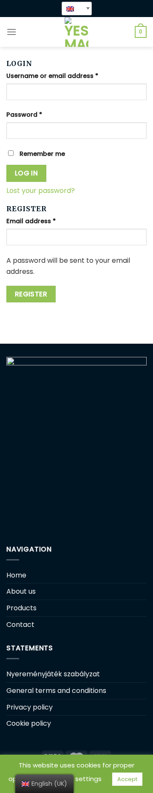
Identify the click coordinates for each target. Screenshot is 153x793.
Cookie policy (28, 723)
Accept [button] (127, 779)
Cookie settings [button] (76, 778)
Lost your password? (40, 190)
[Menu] (11, 31)
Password (24, 114)
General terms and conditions (56, 690)
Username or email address (52, 76)
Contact (20, 624)
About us (21, 591)
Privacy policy (29, 707)
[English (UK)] (73, 8)
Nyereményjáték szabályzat (53, 674)
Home (16, 575)
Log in (26, 173)
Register (31, 294)
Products (21, 608)
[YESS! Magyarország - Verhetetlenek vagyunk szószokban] (76, 32)
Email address (31, 221)
